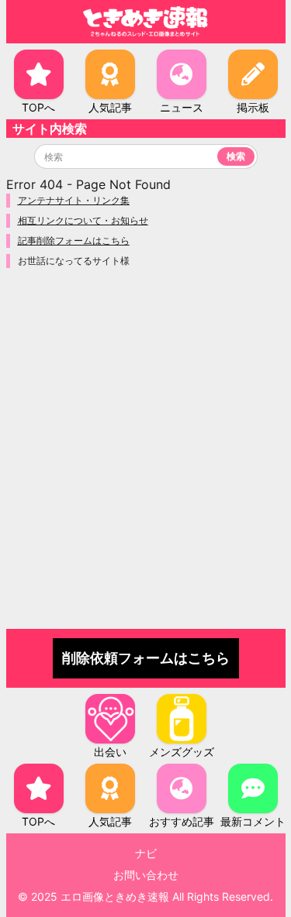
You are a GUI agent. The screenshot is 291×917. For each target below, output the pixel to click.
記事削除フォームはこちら (74, 240)
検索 (236, 156)
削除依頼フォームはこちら (146, 658)
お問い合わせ (145, 874)
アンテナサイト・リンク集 (74, 200)
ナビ (146, 853)
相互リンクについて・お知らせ (83, 220)
